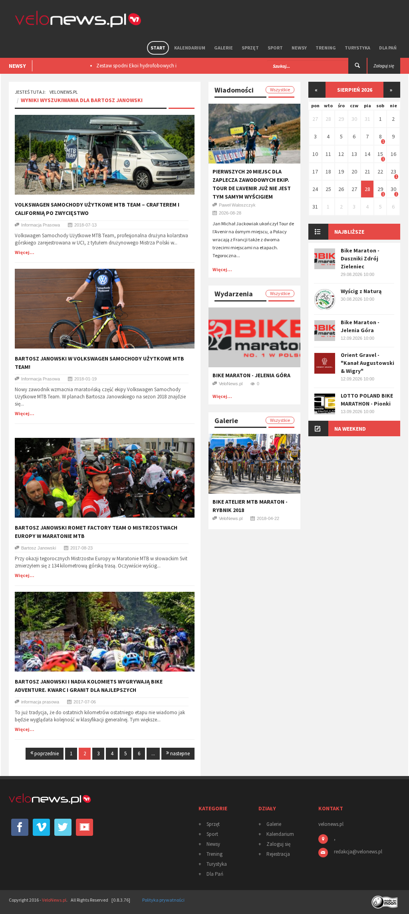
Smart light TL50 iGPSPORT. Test (130, 65)
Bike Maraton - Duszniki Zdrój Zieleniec (360, 258)
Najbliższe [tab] (349, 231)
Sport (275, 48)
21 (367, 171)
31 (367, 118)
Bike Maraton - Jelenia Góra (251, 375)
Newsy (299, 48)
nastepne (179, 753)
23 (393, 171)
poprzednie (46, 753)
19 (341, 171)
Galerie (223, 48)
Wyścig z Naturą (361, 291)
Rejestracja (278, 854)
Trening (326, 48)
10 (315, 154)
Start (158, 48)
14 (367, 154)
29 (341, 118)
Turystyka (357, 48)
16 (393, 154)
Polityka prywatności (163, 900)
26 (341, 189)
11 (328, 154)
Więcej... (24, 252)
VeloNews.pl (64, 92)
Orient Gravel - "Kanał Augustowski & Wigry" (367, 362)
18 (328, 171)
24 (315, 189)
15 (380, 154)
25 (328, 189)
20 (354, 171)
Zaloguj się (278, 844)
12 (341, 154)
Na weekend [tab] (350, 428)
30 (354, 118)
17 (315, 171)
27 (315, 118)
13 (354, 154)
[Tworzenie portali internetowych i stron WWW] (385, 899)
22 (380, 171)
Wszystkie (280, 90)
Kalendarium (189, 48)
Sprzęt (250, 48)
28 (328, 118)
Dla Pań (388, 48)
